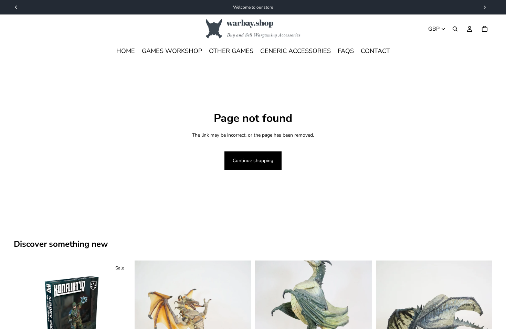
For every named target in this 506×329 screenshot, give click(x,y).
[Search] (455, 28)
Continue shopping (253, 160)
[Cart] (484, 28)
